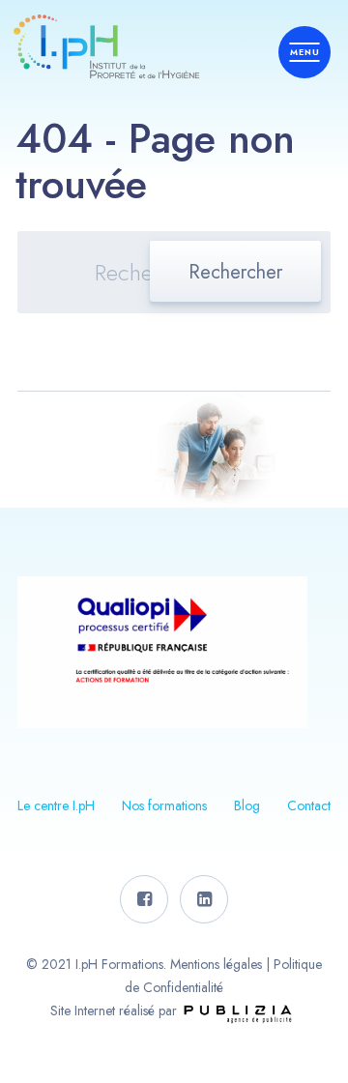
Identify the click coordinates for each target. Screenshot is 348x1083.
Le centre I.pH (56, 805)
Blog (247, 805)
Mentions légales (216, 964)
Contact (309, 805)
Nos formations (164, 805)
